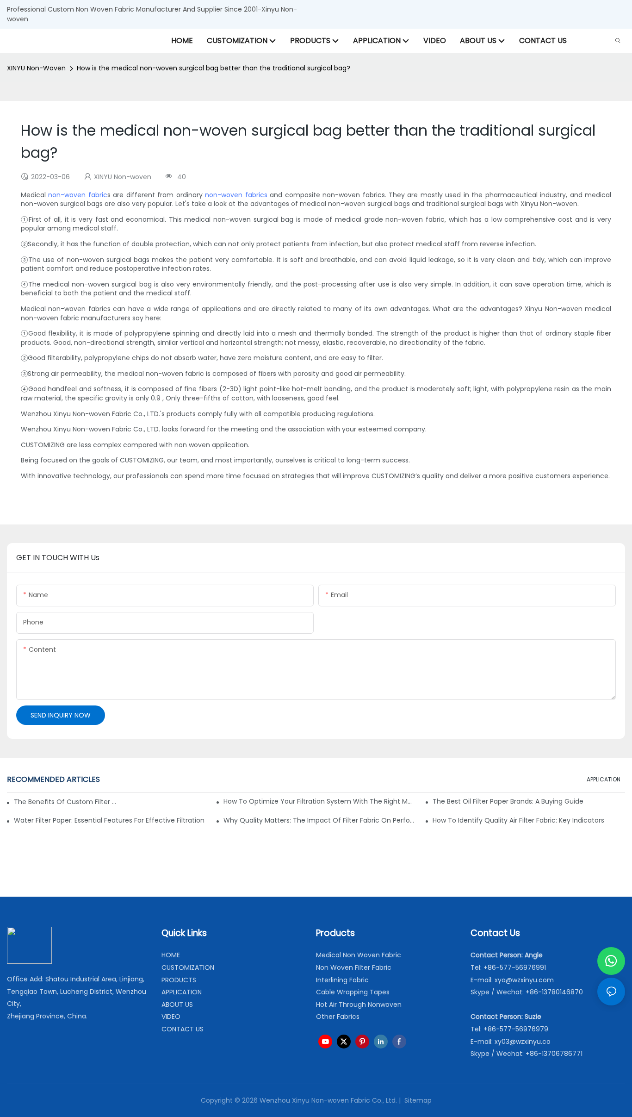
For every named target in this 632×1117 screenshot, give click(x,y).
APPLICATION (603, 779)
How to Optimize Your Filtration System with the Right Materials (319, 801)
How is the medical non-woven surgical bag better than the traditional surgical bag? (213, 68)
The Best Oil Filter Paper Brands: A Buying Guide (508, 801)
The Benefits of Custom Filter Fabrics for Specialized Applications (65, 801)
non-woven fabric (77, 195)
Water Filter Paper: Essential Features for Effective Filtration (109, 820)
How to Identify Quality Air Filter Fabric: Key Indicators (518, 820)
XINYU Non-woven (36, 68)
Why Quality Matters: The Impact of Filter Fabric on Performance (319, 820)
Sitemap (417, 1100)
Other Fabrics (337, 1016)
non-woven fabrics (236, 195)
